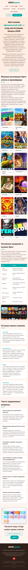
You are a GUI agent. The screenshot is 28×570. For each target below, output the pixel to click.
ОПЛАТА (21, 6)
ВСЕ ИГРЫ (13, 6)
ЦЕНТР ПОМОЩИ (14, 11)
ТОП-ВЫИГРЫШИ (21, 8)
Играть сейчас (14, 70)
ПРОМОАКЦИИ (6, 8)
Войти (15, 537)
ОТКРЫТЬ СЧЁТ (17, 15)
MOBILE (6, 6)
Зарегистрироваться (14, 533)
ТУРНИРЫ (13, 8)
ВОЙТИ (8, 15)
